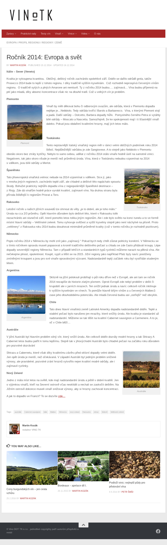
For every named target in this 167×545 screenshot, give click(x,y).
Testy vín (45, 33)
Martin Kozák (18, 65)
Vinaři (58, 33)
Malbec (53, 412)
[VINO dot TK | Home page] (31, 15)
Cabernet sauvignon (32, 412)
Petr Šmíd (127, 492)
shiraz (96, 412)
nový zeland (74, 412)
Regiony (47, 42)
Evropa (12, 42)
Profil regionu (29, 42)
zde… (61, 396)
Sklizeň (104, 412)
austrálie (18, 412)
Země (58, 42)
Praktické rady (28, 33)
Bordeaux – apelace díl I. (72, 485)
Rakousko (87, 412)
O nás (97, 33)
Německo (63, 412)
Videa (84, 33)
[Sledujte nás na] (158, 531)
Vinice (71, 33)
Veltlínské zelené (117, 412)
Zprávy (10, 33)
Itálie (45, 412)
